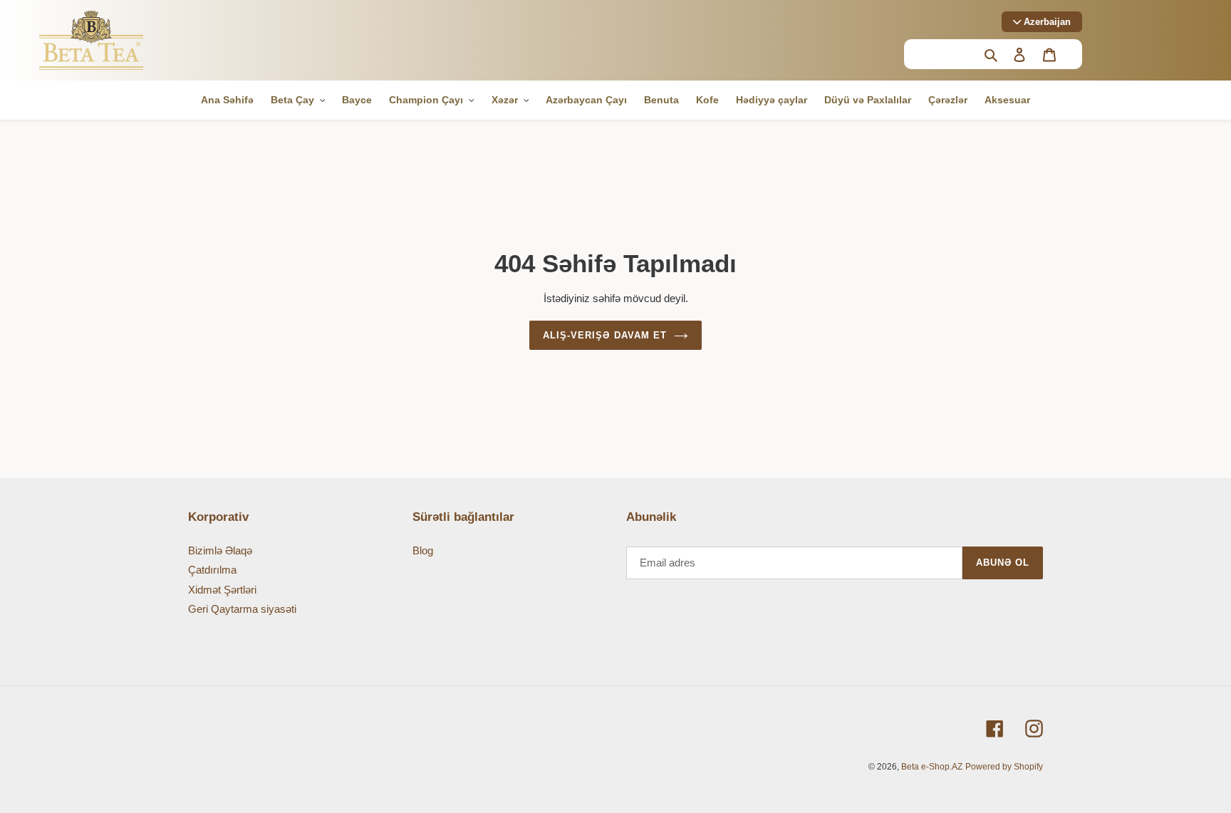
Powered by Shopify (1004, 767)
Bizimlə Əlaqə (220, 550)
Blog (422, 550)
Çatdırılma (212, 570)
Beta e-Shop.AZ (931, 767)
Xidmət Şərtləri (222, 590)
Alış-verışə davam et (605, 335)
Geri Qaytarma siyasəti (242, 609)
